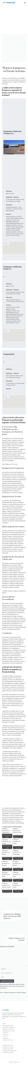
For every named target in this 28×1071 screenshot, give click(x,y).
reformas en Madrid (8, 1025)
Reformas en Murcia (8, 1045)
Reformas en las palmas (9, 1031)
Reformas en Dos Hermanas (10, 1050)
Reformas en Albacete (8, 1047)
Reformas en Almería (8, 1048)
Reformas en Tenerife (8, 1052)
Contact (5, 1036)
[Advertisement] (14, 20)
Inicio (1, 992)
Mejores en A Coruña (11, 464)
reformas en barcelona (9, 1027)
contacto (5, 1032)
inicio (4, 1023)
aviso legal (6, 1034)
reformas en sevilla (8, 1040)
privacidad (5, 1038)
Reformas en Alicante (8, 1029)
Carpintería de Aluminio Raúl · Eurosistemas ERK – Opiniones (12, 916)
